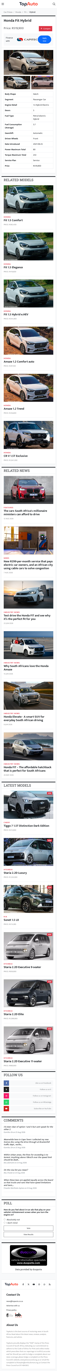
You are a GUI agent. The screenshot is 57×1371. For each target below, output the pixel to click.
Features (9, 507)
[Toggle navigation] (3, 4)
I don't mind (12, 1223)
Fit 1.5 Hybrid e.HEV (16, 314)
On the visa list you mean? (16, 1170)
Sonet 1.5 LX (11, 920)
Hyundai (8, 869)
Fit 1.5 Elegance (13, 267)
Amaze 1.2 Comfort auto (19, 361)
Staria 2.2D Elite (14, 1014)
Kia (5, 916)
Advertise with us (13, 1305)
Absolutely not (13, 1220)
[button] (54, 4)
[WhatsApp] (44, 1284)
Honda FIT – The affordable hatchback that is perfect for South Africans (27, 769)
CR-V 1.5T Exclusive (16, 455)
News (6, 558)
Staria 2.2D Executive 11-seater (23, 1061)
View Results (28, 1234)
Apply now (44, 39)
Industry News (12, 612)
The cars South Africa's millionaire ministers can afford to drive (25, 512)
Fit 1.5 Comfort (13, 220)
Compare (47, 28)
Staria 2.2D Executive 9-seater (22, 967)
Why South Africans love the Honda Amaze (26, 668)
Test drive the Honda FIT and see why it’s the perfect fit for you (27, 617)
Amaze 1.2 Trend (14, 408)
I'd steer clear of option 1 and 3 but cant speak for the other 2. (28, 1128)
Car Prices (8, 12)
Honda (18, 12)
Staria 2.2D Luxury (15, 872)
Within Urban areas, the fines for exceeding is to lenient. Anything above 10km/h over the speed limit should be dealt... (28, 1157)
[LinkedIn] (49, 1284)
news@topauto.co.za (14, 1301)
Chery (7, 822)
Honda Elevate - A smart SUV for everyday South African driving (24, 718)
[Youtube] (33, 1284)
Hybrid (32, 12)
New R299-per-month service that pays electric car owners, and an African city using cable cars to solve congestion (28, 565)
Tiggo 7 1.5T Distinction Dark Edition (26, 825)
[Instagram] (39, 1284)
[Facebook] (23, 1284)
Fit (25, 12)
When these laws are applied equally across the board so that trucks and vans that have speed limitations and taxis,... (28, 1182)
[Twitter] (28, 1284)
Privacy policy (11, 1310)
